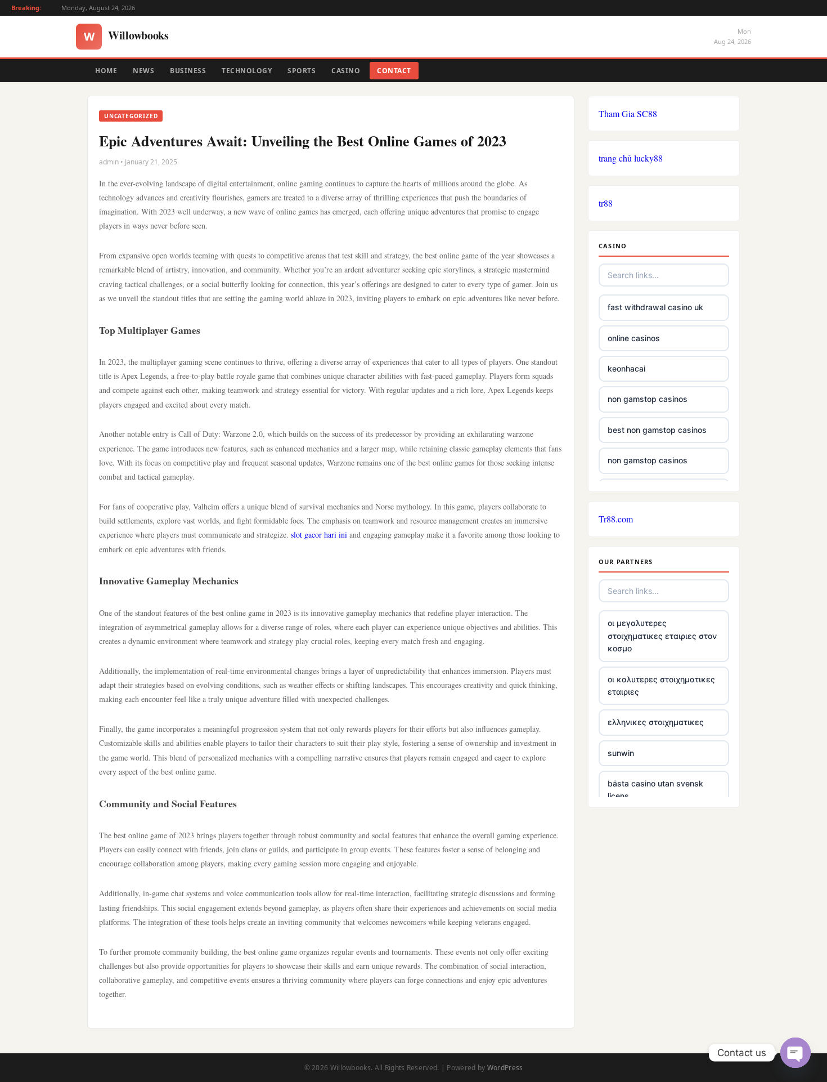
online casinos (634, 338)
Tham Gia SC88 (628, 113)
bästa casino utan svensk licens (655, 790)
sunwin (621, 753)
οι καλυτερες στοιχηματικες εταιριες (661, 685)
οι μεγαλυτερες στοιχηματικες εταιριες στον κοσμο (662, 635)
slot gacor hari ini (319, 534)
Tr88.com (616, 519)
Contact (394, 70)
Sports (301, 70)
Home (106, 70)
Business (188, 70)
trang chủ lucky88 (631, 158)
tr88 (606, 203)
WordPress (505, 1067)
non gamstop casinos (647, 399)
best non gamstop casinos (657, 430)
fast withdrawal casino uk (655, 307)
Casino (345, 70)
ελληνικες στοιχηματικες (656, 722)
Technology (247, 70)
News (143, 70)
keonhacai (626, 368)
